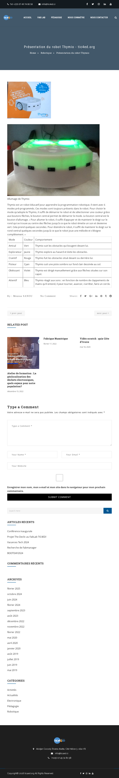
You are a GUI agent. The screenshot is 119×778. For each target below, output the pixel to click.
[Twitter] (93, 4)
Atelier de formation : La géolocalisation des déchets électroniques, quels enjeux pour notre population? (21, 380)
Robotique (46, 52)
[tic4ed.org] (8, 18)
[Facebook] (87, 4)
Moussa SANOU (23, 296)
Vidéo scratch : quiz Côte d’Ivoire (94, 340)
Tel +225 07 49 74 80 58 (21, 4)
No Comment (48, 296)
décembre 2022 (15, 621)
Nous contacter (99, 17)
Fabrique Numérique (56, 338)
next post (102, 313)
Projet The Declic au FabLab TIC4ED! (26, 536)
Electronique (14, 700)
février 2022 (13, 632)
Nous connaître (76, 17)
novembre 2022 (15, 626)
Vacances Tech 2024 (18, 542)
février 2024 (13, 605)
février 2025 (13, 588)
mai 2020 (12, 637)
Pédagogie (56, 17)
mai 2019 (12, 670)
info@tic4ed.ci (48, 4)
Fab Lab (41, 17)
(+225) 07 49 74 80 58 (61, 758)
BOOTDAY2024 (15, 553)
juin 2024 (12, 599)
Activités (11, 689)
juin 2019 (12, 664)
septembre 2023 (16, 610)
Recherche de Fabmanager (22, 547)
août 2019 (12, 653)
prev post (17, 313)
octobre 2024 (14, 594)
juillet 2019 (13, 659)
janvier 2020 (13, 648)
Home (33, 52)
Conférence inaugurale (19, 531)
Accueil (28, 17)
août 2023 (12, 615)
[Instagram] (99, 4)
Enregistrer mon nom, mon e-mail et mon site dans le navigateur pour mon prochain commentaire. (56, 489)
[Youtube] (111, 4)
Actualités (12, 695)
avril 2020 (12, 643)
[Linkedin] (105, 4)
